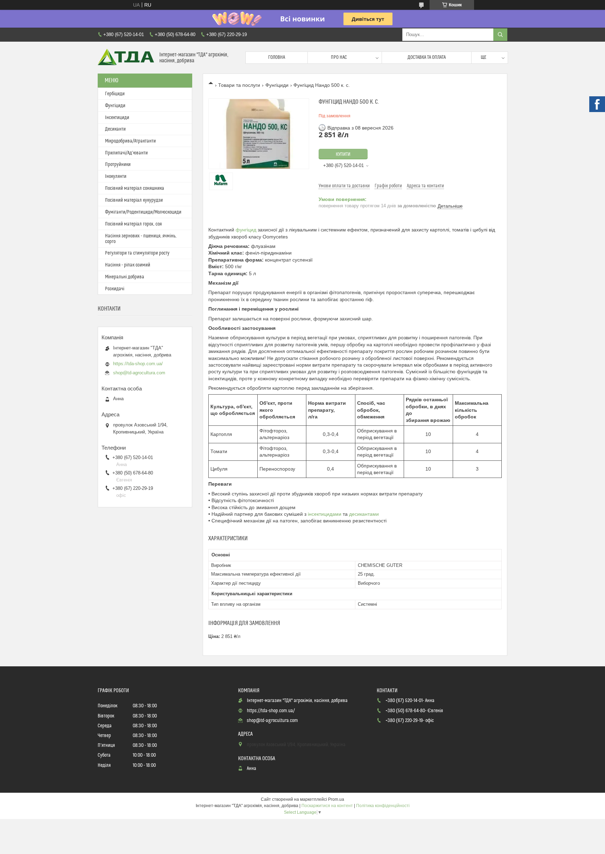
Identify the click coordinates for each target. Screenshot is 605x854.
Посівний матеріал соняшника (134, 188)
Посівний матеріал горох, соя (133, 224)
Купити (343, 154)
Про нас (339, 57)
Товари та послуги (239, 85)
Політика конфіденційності (383, 805)
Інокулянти (115, 176)
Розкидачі (114, 289)
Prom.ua (336, 799)
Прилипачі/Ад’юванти (126, 153)
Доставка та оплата (427, 57)
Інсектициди (117, 117)
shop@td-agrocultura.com (139, 372)
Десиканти (115, 129)
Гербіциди (115, 94)
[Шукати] (500, 34)
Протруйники (118, 164)
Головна (276, 57)
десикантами (364, 514)
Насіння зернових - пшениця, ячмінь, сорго (140, 238)
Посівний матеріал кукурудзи (134, 200)
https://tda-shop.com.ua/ (138, 363)
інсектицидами (324, 514)
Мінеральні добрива (124, 277)
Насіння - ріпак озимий (127, 265)
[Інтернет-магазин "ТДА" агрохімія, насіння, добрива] (126, 58)
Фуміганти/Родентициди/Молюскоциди (143, 212)
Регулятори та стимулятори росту (137, 253)
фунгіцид (246, 229)
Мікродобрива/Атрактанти (130, 141)
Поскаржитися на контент (327, 805)
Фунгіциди (276, 85)
